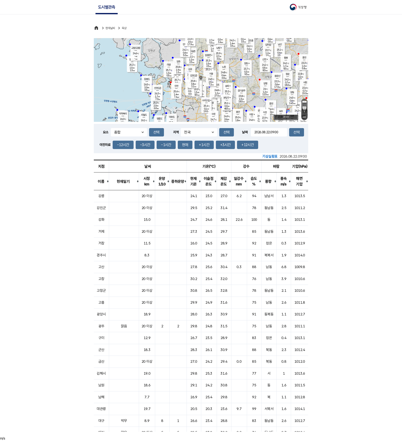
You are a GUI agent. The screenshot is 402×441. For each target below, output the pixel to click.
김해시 (101, 373)
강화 (101, 219)
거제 (101, 231)
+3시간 (225, 145)
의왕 (212, 102)
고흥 (101, 302)
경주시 (101, 255)
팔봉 (286, 57)
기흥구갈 (227, 110)
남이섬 (268, 44)
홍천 (304, 57)
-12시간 (123, 145)
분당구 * (227, 97)
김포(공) (193, 75)
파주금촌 (191, 51)
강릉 (101, 196)
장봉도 (147, 79)
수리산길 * (206, 100)
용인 (238, 112)
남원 (101, 385)
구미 (101, 338)
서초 (217, 84)
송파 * (227, 86)
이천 (265, 112)
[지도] (304, 108)
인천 (176, 86)
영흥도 (159, 118)
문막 (297, 105)
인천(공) (157, 88)
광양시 (101, 314)
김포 (190, 69)
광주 (101, 326)
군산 (101, 350)
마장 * (252, 114)
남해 (101, 397)
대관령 (101, 409)
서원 (305, 82)
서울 (211, 73)
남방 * (219, 47)
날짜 (245, 132)
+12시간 (247, 145)
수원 (213, 114)
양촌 (178, 61)
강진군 (101, 208)
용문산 (277, 76)
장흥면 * (208, 55)
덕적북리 (123, 113)
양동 (292, 92)
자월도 (144, 114)
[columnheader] (101, 181)
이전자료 (105, 145)
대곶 (169, 64)
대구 (101, 421)
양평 (265, 83)
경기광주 (241, 90)
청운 (287, 74)
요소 (106, 132)
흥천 (271, 103)
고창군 (101, 290)
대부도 (172, 117)
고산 (101, 267)
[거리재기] (304, 102)
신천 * (265, 59)
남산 (280, 44)
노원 (224, 67)
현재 (185, 145)
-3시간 (145, 145)
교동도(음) (135, 47)
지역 (176, 132)
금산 (101, 361)
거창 (101, 243)
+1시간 (204, 145)
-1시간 (166, 145)
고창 (101, 279)
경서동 (177, 74)
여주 (281, 111)
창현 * (246, 63)
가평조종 (249, 40)
